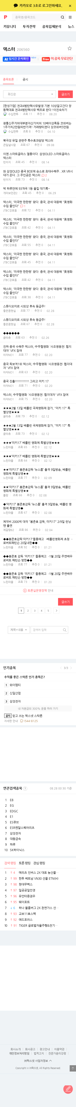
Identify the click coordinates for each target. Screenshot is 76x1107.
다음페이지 (56, 611)
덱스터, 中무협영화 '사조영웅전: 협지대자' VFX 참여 (35, 394)
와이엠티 (13, 685)
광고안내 (45, 1049)
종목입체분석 (51, 27)
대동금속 (15, 838)
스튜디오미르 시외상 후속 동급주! (24, 306)
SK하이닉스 (17, 850)
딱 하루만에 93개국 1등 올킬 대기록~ (26, 188)
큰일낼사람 (9, 145)
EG (12, 805)
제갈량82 (8, 529)
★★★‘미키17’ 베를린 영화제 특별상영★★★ (31, 443)
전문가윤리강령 (57, 1053)
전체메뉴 (72, 17)
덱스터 (16, 49)
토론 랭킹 (24, 863)
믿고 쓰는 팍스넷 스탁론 (23, 715)
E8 (11, 800)
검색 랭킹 (10, 863)
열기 (73, 1068)
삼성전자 (13, 701)
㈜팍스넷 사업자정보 (36, 1060)
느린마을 (8, 447)
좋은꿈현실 (9, 310)
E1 (11, 816)
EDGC (14, 811)
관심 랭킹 (39, 863)
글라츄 (7, 337)
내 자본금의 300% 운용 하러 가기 (38, 708)
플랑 (5, 495)
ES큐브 (14, 822)
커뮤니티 (9, 27)
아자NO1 (8, 354)
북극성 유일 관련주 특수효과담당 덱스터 (28, 140)
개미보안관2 (10, 193)
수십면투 (13, 114)
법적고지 (39, 1053)
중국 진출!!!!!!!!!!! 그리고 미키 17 (26, 381)
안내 (40, 590)
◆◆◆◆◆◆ (11, 333)
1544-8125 (30, 720)
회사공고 (30, 1049)
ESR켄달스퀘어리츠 (22, 827)
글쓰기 (65, 94)
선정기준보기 (25, 788)
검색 (62, 17)
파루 (12, 844)
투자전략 (29, 27)
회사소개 (16, 1049)
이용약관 (59, 1049)
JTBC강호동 (10, 210)
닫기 (70, 5)
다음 (71, 668)
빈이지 (7, 162)
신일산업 (13, 693)
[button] (30, 94)
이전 (61, 668)
